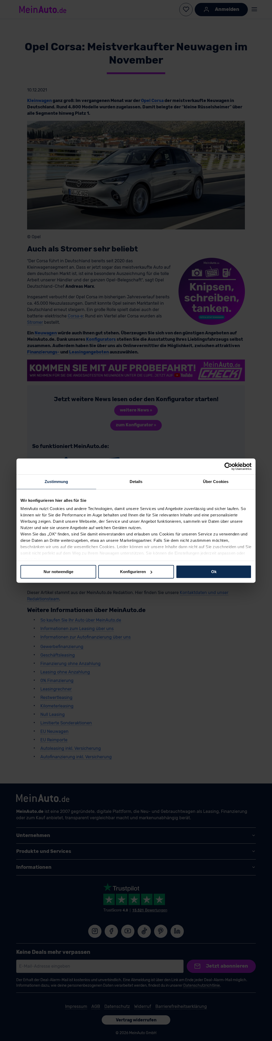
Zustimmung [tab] (56, 481)
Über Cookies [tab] (215, 481)
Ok (213, 571)
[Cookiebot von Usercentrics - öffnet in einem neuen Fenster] (228, 466)
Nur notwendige (58, 571)
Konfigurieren (133, 571)
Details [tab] (136, 481)
